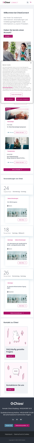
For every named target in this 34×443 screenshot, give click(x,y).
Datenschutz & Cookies (21, 434)
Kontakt (9, 389)
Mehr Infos (21, 220)
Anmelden (7, 36)
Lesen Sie (10, 356)
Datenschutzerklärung (8, 87)
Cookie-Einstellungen (16, 94)
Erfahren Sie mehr (20, 132)
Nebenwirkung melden (21, 425)
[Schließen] (31, 63)
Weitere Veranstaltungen (16, 313)
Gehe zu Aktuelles (16, 169)
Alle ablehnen (9, 99)
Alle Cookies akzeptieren (23, 99)
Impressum (9, 434)
